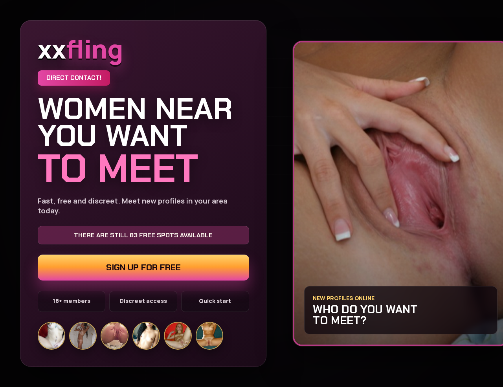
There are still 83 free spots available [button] (143, 235)
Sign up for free (143, 267)
